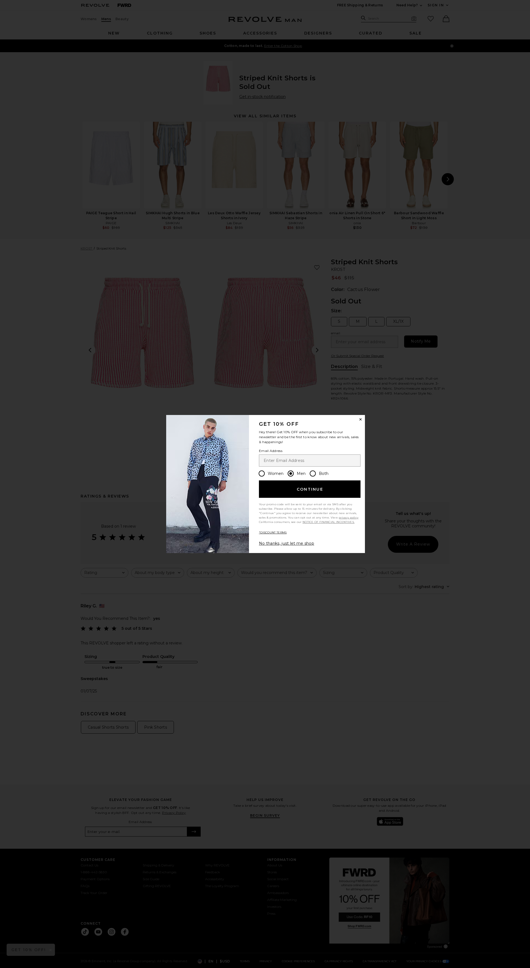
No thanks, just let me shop (286, 543)
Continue (310, 489)
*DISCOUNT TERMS (273, 532)
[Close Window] (360, 419)
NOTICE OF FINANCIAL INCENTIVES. (328, 522)
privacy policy (348, 517)
